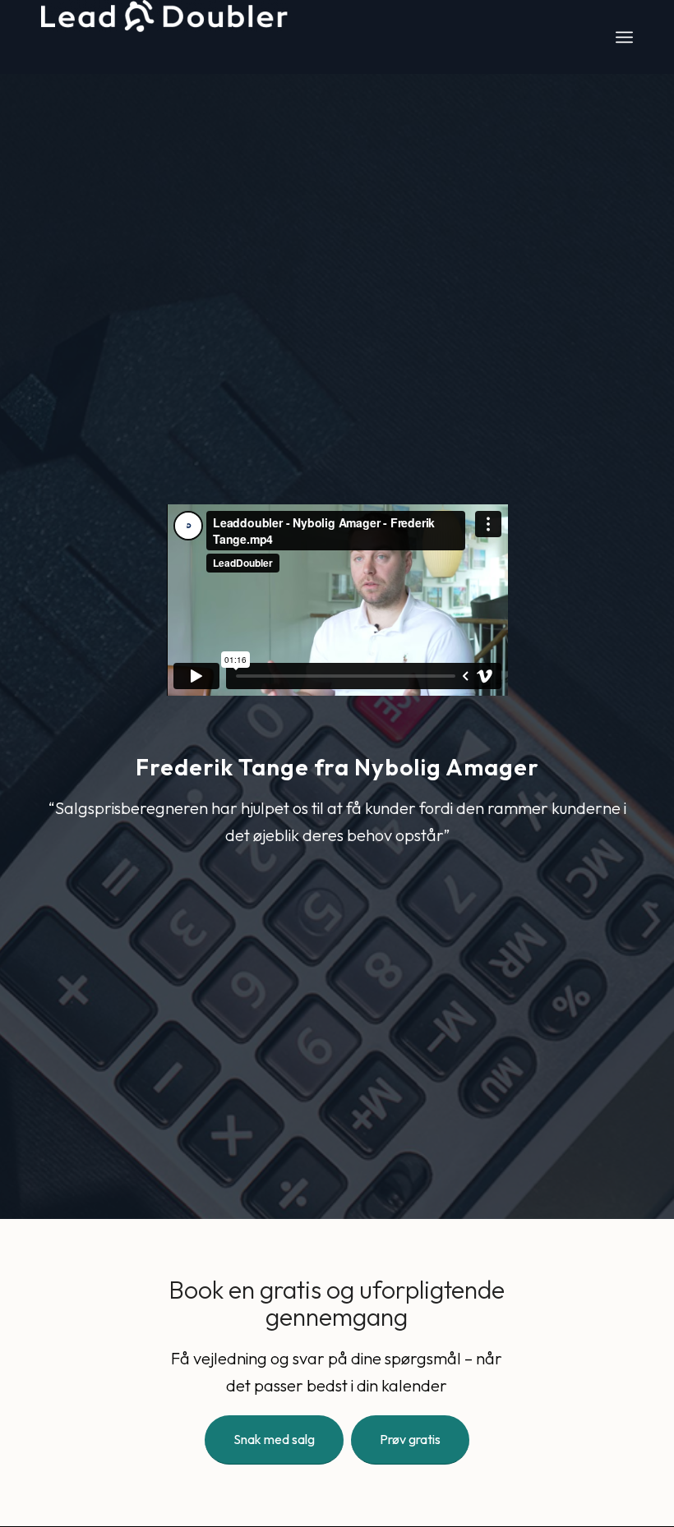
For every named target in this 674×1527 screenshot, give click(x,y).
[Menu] (624, 37)
